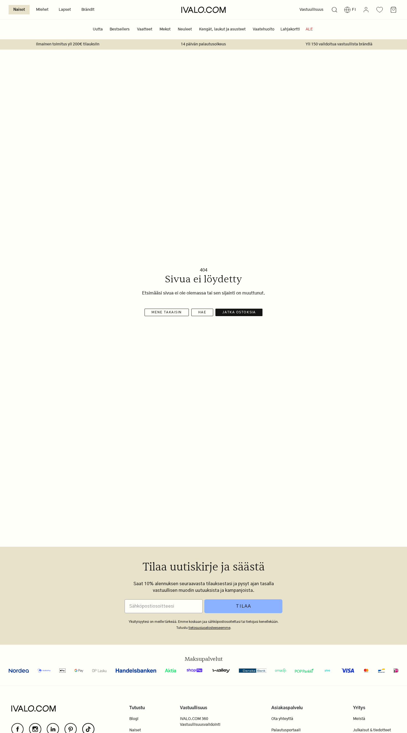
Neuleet (185, 29)
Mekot (165, 29)
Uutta (98, 29)
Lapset (65, 10)
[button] (334, 10)
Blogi (133, 719)
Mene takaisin (166, 312)
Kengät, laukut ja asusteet (222, 29)
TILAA (243, 606)
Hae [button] (202, 312)
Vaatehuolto (263, 29)
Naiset (19, 10)
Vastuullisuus (311, 10)
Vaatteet (144, 29)
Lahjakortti (290, 29)
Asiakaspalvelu (287, 708)
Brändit (87, 10)
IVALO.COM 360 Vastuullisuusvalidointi (200, 722)
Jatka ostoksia (239, 312)
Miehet (42, 10)
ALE (309, 29)
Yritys (359, 708)
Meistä (359, 719)
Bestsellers (120, 29)
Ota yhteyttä (282, 719)
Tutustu (137, 708)
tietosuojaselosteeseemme (209, 627)
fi (354, 10)
